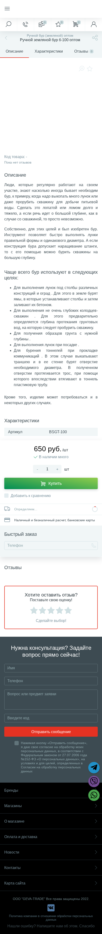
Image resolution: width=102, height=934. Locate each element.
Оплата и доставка (20, 837)
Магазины (13, 806)
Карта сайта (14, 883)
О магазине (14, 821)
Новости (11, 852)
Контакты (12, 868)
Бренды (11, 790)
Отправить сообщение (51, 732)
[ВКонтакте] (51, 907)
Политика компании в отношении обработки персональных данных (51, 917)
